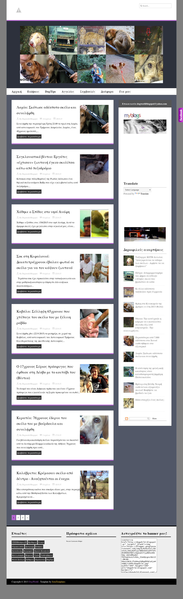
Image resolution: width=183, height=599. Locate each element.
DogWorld (33, 581)
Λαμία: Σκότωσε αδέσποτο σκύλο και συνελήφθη (148, 355)
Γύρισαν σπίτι (18, 546)
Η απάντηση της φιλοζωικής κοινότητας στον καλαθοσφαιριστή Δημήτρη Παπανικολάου (149, 373)
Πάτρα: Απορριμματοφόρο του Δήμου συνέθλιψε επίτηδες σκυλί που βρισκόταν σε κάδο (149, 277)
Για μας (125, 91)
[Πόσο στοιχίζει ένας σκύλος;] (148, 69)
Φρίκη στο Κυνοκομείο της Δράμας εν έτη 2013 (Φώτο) (149, 305)
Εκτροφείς (28, 551)
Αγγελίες (68, 91)
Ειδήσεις (19, 542)
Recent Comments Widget (74, 541)
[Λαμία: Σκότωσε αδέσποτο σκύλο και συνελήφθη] (63, 69)
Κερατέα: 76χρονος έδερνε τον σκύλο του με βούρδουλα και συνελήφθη (42, 423)
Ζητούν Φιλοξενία (41, 551)
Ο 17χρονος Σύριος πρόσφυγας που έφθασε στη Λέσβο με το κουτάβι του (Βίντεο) (46, 372)
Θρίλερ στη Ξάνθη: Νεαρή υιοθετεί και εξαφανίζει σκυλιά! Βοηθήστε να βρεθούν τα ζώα (148, 388)
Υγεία (36, 555)
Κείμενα (29, 555)
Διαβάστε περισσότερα (29, 136)
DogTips (50, 91)
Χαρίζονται (40, 559)
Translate (145, 193)
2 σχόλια (46, 383)
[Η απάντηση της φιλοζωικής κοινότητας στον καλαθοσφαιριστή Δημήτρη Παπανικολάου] (91, 69)
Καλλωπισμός (18, 555)
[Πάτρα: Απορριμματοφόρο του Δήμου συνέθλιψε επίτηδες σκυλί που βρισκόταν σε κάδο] (63, 40)
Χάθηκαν (29, 559)
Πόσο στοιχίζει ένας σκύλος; (149, 399)
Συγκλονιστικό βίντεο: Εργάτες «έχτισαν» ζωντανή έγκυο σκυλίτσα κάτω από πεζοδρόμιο (46, 162)
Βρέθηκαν (32, 542)
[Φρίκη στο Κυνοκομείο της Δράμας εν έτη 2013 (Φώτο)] (120, 40)
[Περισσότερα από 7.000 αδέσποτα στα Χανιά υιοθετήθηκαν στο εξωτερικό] (34, 69)
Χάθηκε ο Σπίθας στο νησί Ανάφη (43, 211)
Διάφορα (107, 91)
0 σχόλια (46, 217)
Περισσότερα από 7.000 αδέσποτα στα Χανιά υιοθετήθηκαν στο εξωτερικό (147, 342)
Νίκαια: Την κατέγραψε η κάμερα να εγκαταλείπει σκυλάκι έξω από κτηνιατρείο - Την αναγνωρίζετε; (142, 324)
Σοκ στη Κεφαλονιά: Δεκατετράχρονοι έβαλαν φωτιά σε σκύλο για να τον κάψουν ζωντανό (45, 262)
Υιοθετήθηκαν (46, 555)
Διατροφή (29, 546)
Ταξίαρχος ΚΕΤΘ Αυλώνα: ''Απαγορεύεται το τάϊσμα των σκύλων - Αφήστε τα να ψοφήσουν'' (149, 261)
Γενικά (41, 542)
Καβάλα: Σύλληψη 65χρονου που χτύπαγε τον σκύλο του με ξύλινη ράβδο (44, 317)
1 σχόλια (46, 435)
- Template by (51, 581)
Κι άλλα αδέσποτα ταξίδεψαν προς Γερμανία (148, 290)
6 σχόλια (46, 174)
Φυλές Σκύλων (18, 559)
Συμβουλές (87, 91)
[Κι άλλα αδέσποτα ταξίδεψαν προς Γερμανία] (91, 40)
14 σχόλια (47, 119)
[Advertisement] (145, 157)
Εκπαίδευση (17, 551)
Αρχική (17, 91)
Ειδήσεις (33, 91)
